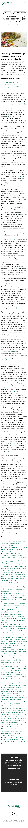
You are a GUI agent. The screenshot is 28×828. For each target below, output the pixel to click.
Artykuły (7, 12)
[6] (16, 139)
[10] (21, 176)
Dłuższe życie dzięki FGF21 (12, 82)
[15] (12, 330)
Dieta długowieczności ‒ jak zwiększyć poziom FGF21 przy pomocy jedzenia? (13, 87)
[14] (16, 308)
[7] (22, 147)
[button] (25, 3)
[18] (16, 380)
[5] (14, 126)
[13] (21, 253)
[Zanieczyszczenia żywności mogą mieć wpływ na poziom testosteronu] (14, 763)
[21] (22, 528)
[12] (23, 224)
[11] (13, 178)
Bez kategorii (19, 12)
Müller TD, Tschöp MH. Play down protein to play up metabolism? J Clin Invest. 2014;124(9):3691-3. (13, 652)
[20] (8, 451)
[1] (1, 101)
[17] (2, 374)
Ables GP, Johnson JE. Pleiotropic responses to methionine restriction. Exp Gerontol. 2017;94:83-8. (13, 691)
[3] (23, 110)
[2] (25, 104)
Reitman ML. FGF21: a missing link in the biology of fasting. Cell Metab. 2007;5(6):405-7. (14, 549)
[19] (10, 449)
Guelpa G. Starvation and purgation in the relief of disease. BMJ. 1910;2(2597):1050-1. (13, 543)
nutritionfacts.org (12, 537)
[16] (9, 349)
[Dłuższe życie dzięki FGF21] (14, 782)
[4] (6, 116)
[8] (1, 158)
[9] (10, 174)
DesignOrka (22, 821)
